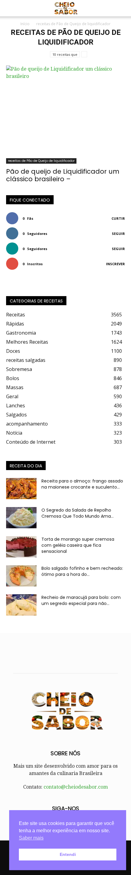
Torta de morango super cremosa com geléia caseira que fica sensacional (77, 545)
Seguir (118, 233)
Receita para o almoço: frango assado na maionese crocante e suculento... (82, 484)
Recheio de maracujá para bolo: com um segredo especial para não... (81, 600)
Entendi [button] (68, 854)
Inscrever (115, 264)
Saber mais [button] (31, 837)
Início (25, 23)
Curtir (118, 218)
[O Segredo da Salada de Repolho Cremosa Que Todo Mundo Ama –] (21, 517)
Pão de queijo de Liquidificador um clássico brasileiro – (62, 175)
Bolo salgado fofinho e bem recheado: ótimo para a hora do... (82, 571)
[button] (10, 8)
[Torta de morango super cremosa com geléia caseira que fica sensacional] (21, 546)
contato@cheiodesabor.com (76, 787)
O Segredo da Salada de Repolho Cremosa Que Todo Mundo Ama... (77, 513)
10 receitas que (64, 54)
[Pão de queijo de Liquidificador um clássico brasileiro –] (65, 114)
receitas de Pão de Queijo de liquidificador (41, 161)
